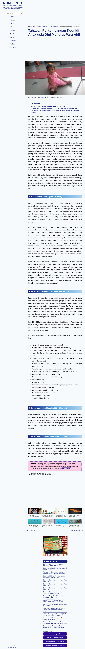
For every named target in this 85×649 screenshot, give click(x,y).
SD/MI (12, 27)
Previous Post (75, 531)
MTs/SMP (12, 30)
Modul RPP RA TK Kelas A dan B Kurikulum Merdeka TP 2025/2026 (53, 600)
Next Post (32, 531)
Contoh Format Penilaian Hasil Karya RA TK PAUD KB (48, 106)
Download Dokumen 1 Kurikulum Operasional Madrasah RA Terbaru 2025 (55, 622)
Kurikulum (12, 47)
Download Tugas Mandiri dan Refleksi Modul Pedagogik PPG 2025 (54, 596)
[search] (21, 13)
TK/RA (12, 23)
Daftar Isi (14, 645)
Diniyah (12, 37)
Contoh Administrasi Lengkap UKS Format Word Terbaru (53, 618)
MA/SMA (12, 34)
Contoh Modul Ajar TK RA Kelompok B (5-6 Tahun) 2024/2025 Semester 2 (54, 614)
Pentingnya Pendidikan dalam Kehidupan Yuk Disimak (47, 516)
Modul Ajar (12, 40)
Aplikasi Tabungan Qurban (55, 637)
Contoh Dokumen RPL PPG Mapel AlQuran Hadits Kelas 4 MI (53, 592)
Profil (12, 17)
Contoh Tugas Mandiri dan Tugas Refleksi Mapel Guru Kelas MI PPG (53, 626)
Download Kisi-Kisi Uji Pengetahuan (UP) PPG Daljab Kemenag (54, 576)
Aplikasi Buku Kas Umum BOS (55, 641)
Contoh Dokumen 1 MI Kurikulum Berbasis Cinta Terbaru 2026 (53, 564)
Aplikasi (12, 44)
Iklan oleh (48, 631)
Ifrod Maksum (42, 97)
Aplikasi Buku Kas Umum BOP (55, 645)
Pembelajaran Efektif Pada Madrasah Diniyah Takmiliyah (74, 527)
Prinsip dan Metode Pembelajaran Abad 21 (61, 516)
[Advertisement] (55, 11)
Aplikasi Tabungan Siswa (55, 634)
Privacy (9, 645)
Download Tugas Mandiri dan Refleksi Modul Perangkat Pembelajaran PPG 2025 (54, 610)
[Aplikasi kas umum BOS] (55, 546)
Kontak (12, 20)
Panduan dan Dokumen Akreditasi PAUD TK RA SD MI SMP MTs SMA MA (54, 108)
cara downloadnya (66, 468)
